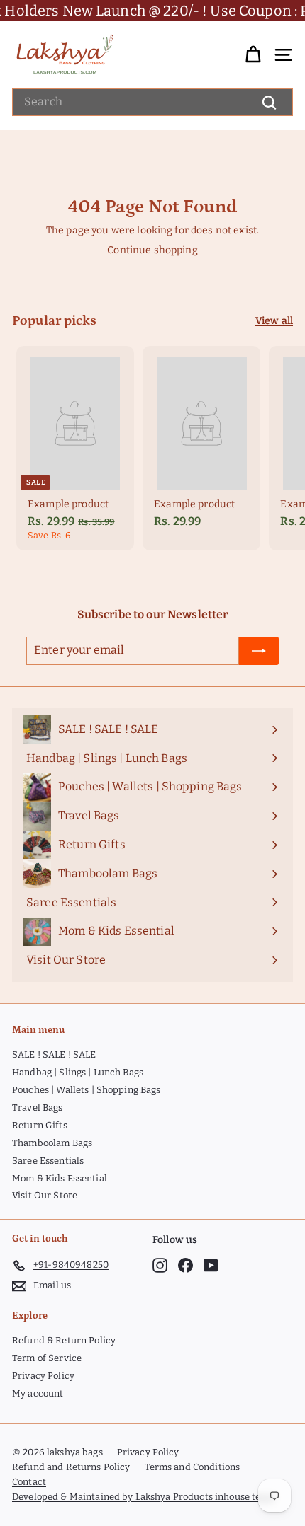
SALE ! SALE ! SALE (54, 1054)
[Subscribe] (259, 651)
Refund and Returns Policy (71, 1467)
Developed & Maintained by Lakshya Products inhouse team (143, 1496)
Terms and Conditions (192, 1467)
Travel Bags (37, 1107)
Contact (29, 1481)
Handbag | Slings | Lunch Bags (77, 1072)
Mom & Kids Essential (59, 1178)
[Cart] (253, 55)
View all (274, 321)
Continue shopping (152, 250)
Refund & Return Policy (64, 1340)
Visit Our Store (44, 1195)
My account (37, 1393)
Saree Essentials (48, 1160)
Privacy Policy (43, 1375)
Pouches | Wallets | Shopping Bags (86, 1090)
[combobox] (152, 102)
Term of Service (47, 1358)
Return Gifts (39, 1125)
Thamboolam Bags (52, 1143)
